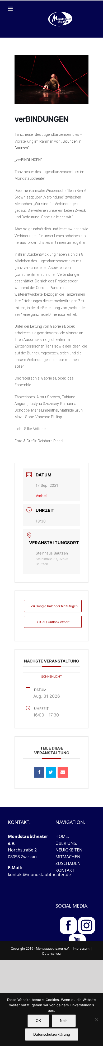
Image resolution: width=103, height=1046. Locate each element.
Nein (64, 1020)
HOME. (62, 836)
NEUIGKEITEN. (69, 850)
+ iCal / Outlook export (52, 622)
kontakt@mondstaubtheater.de (39, 874)
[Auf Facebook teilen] (39, 772)
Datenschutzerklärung (51, 1034)
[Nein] (96, 1019)
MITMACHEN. (68, 857)
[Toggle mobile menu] (10, 8)
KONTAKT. (65, 870)
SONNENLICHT (51, 676)
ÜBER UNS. (66, 843)
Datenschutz (51, 953)
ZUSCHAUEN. (68, 863)
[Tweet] (51, 772)
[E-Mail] (63, 772)
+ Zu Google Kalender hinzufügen (53, 606)
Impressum (81, 948)
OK (38, 1020)
